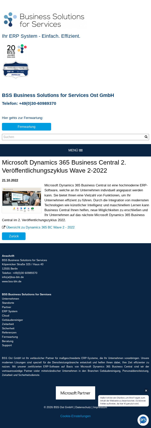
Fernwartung (26, 126)
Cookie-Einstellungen (75, 416)
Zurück (14, 236)
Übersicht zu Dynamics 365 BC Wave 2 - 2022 (40, 227)
